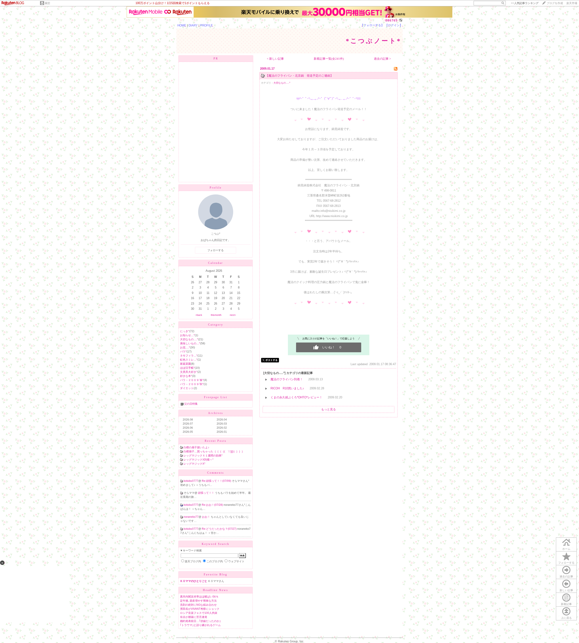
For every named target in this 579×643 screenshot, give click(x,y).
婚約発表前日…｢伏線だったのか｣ (200, 621)
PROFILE (206, 25)
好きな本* (186, 376)
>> (525, 3)
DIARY (193, 25)
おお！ (206, 516)
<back (198, 315)
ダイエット (187, 388)
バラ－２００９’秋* (192, 384)
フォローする (566, 562)
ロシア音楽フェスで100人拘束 (198, 613)
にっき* (184, 331)
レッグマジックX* (194, 463)
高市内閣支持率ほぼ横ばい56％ (199, 596)
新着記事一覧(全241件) (329, 58)
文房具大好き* (188, 372)
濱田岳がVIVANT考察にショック (199, 608)
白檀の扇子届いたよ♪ (196, 447)
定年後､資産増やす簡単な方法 (198, 600)
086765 (391, 20)
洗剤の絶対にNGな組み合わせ (198, 604)
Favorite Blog (215, 574)
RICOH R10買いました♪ (287, 388)
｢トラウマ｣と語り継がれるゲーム (200, 625)
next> (233, 315)
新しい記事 (566, 590)
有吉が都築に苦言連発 (193, 617)
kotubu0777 (191, 480)
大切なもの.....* (189, 339)
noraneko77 (191, 516)
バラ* (183, 351)
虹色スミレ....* (188, 359)
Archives (215, 413)
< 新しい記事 (275, 58)
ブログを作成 (555, 3)
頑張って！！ (206, 492)
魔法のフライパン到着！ (287, 379)
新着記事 (566, 604)
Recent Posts (216, 440)
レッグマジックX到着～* (198, 459)
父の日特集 (191, 403)
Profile (216, 187)
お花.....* (185, 347)
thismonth (216, 315)
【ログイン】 (394, 25)
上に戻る (566, 617)
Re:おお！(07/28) (213, 504)
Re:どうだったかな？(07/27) (219, 528)
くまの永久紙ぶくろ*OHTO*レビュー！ (296, 397)
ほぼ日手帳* (187, 367)
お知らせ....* (187, 335)
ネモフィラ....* (188, 355)
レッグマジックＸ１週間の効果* (203, 455)
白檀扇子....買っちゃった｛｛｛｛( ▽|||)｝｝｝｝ (213, 451)
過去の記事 (566, 576)
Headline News (215, 590)
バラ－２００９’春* (192, 380)
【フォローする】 (372, 25)
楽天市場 (571, 3)
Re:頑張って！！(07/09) (217, 480)
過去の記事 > (382, 58)
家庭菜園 (185, 363)
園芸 (47, 3)
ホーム (566, 549)
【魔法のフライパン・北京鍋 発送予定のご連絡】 (299, 75)
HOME (181, 25)
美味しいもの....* (190, 343)
